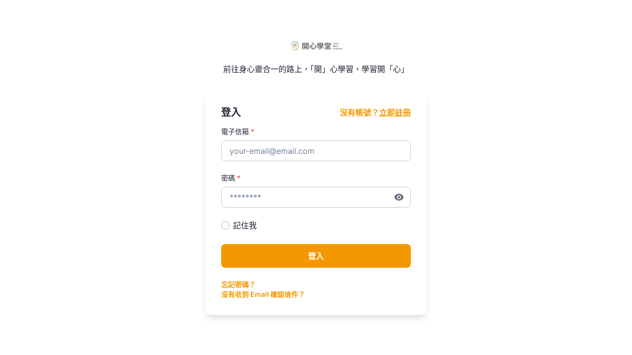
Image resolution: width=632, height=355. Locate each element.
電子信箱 (237, 131)
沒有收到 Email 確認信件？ (263, 294)
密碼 (230, 178)
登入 (316, 256)
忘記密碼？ (238, 284)
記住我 (245, 225)
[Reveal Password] (399, 197)
